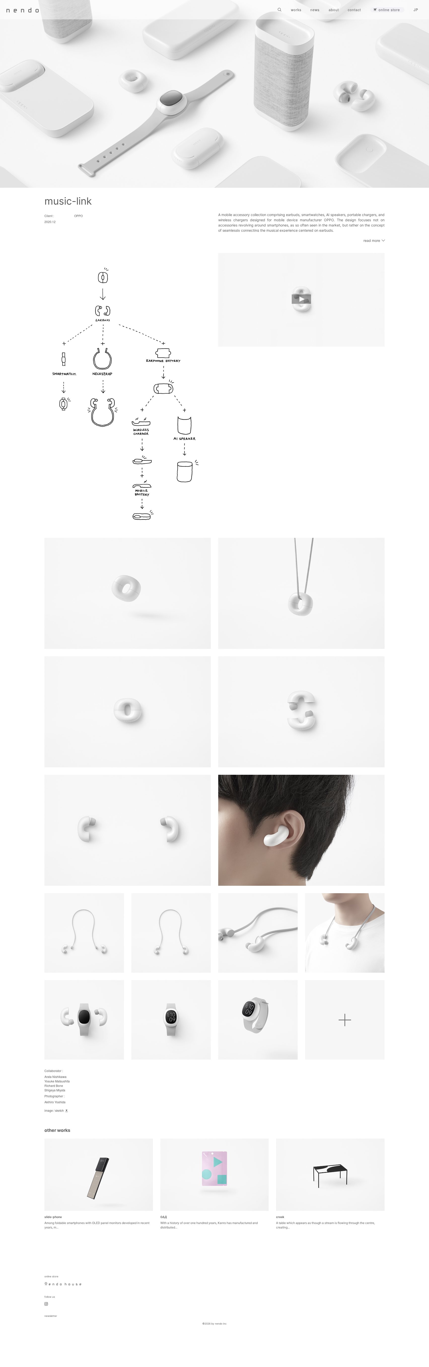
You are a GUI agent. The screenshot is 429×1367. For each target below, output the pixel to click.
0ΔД (163, 1217)
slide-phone (53, 1217)
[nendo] (22, 10)
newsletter (50, 1315)
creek (280, 1217)
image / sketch (54, 1110)
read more (371, 240)
